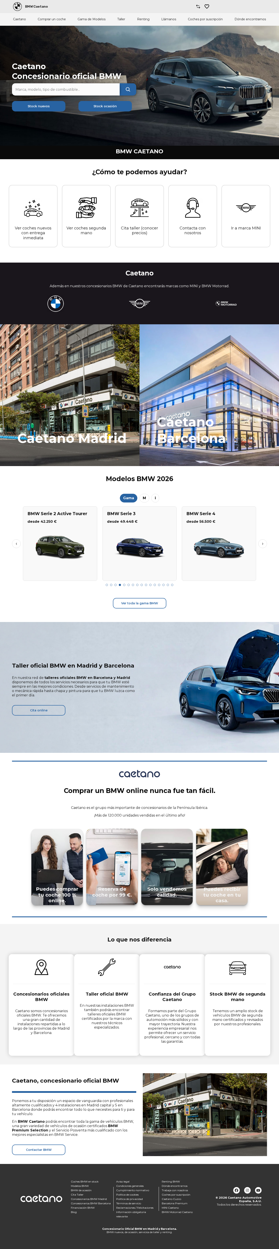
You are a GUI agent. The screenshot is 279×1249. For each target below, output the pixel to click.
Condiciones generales (130, 1185)
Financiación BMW (83, 1207)
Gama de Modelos (91, 19)
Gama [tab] (128, 498)
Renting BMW (171, 1181)
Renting (143, 19)
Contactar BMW (39, 1150)
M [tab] (144, 498)
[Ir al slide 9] (142, 585)
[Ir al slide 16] (172, 585)
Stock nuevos (39, 106)
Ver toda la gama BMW (139, 603)
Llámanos (168, 19)
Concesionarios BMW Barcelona (91, 1203)
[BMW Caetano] (17, 6)
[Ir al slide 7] (133, 585)
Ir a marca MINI (246, 228)
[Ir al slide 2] (111, 585)
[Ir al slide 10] (146, 585)
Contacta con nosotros (193, 231)
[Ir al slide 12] (155, 585)
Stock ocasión (105, 106)
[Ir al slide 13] (159, 585)
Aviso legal (122, 1181)
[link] (70, 395)
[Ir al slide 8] (137, 585)
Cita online (39, 710)
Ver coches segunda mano (86, 231)
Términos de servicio (128, 1203)
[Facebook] (236, 1190)
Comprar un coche (52, 19)
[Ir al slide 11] (150, 585)
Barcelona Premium (174, 1203)
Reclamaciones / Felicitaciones (134, 1207)
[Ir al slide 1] (107, 585)
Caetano (19, 19)
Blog (74, 1212)
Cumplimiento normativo (132, 1190)
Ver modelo (60, 576)
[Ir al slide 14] (163, 585)
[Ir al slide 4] (120, 585)
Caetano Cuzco (171, 1199)
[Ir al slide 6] (129, 585)
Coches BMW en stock (85, 1181)
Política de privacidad (129, 1199)
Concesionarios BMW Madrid (89, 1199)
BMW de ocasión (81, 1190)
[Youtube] (258, 1190)
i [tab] (155, 498)
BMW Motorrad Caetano (177, 1212)
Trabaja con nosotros (175, 1190)
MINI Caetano (170, 1207)
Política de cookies (127, 1194)
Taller (121, 19)
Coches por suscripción (205, 19)
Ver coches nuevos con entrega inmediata (33, 233)
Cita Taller (77, 1194)
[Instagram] (247, 1190)
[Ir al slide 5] (124, 585)
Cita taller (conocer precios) (139, 231)
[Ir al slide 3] (115, 585)
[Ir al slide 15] (168, 585)
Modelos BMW (80, 1185)
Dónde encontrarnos (250, 19)
